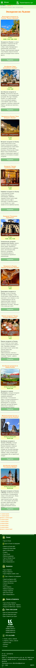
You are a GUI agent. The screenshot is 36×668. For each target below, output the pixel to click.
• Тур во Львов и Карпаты (9, 603)
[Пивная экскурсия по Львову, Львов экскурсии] (10, 327)
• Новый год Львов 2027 (8, 546)
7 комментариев (4, 521)
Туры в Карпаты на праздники (13, 576)
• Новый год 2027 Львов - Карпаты (11, 605)
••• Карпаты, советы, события (10, 640)
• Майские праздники (8, 556)
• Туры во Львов (6, 541)
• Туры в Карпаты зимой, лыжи (10, 573)
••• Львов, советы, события (9, 638)
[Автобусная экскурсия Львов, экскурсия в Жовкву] (10, 477)
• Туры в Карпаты (7, 570)
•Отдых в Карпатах (7, 571)
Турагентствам (7, 642)
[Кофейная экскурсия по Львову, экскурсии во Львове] (10, 177)
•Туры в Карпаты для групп (9, 616)
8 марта (5, 585)
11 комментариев (4, 514)
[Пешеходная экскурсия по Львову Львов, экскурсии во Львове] (10, 28)
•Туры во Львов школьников (9, 612)
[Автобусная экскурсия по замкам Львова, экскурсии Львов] (10, 377)
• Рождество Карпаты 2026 (9, 581)
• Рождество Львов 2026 (8, 548)
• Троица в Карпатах (7, 590)
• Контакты (5, 644)
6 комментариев (4, 519)
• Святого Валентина (7, 583)
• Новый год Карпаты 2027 (9, 579)
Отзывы (5, 646)
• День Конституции (7, 560)
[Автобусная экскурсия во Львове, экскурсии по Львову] (10, 78)
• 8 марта (4, 552)
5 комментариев (4, 523)
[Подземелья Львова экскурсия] (10, 227)
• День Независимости (8, 562)
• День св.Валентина (7, 550)
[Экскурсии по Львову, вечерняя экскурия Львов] (10, 127)
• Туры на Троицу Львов (8, 558)
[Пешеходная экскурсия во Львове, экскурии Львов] (10, 277)
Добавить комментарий (6, 517)
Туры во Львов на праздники (12, 543)
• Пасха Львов (6, 554)
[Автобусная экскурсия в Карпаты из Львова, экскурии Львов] (10, 427)
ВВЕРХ (32, 665)
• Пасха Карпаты (6, 587)
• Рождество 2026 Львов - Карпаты (11, 606)
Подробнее (10, 60)
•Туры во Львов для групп (9, 614)
